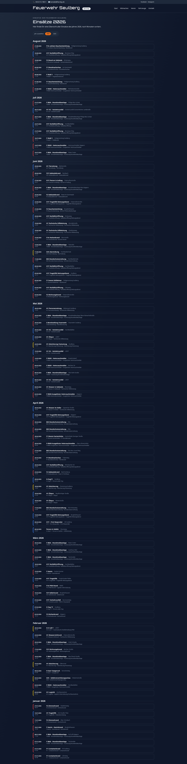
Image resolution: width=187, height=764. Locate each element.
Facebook (144, 2)
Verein (133, 8)
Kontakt (151, 8)
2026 (48, 34)
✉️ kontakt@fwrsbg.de (56, 2)
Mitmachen (124, 8)
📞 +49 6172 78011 (39, 2)
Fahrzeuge (142, 8)
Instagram (151, 2)
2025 (54, 34)
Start (116, 8)
